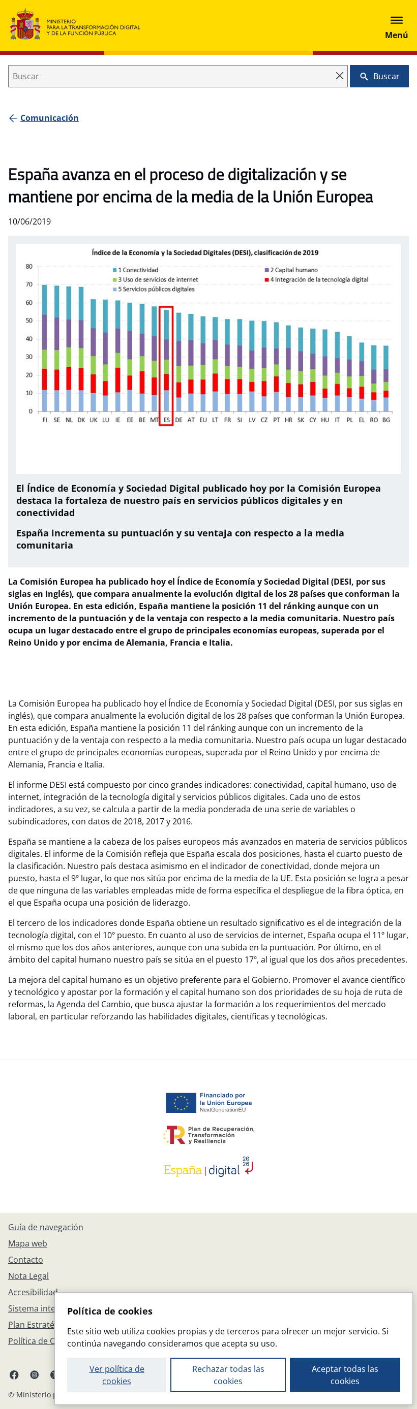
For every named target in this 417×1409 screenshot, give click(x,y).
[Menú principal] (396, 25)
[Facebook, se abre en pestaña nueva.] (14, 1374)
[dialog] (233, 1348)
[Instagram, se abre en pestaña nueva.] (34, 1374)
